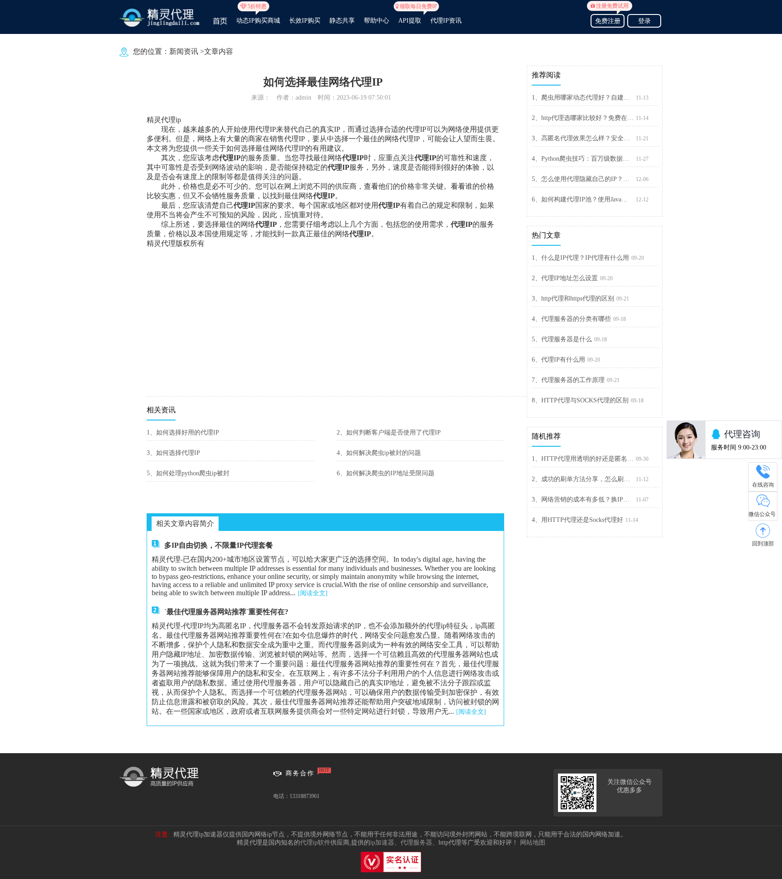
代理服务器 (416, 842)
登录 (644, 21)
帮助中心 (376, 20)
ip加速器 (382, 842)
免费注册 (609, 19)
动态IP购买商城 (258, 17)
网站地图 (532, 842)
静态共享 (342, 20)
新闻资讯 (183, 51)
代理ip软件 (315, 842)
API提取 (409, 17)
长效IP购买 (304, 20)
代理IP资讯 (446, 20)
